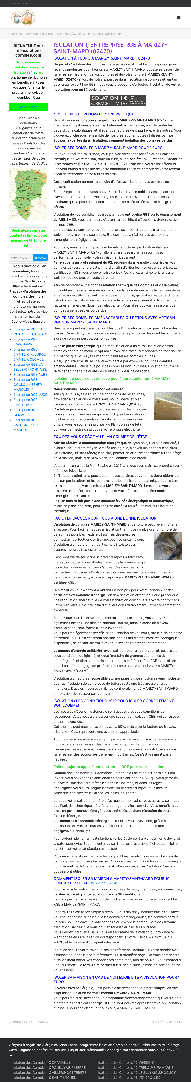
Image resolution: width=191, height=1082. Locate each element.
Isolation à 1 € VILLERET (165, 1021)
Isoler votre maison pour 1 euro (43, 33)
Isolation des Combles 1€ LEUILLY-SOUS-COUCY (137, 1073)
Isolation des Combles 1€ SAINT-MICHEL (44, 1078)
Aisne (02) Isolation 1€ (78, 33)
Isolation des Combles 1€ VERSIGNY (126, 1062)
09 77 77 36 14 (19, 3)
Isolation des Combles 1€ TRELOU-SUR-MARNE (136, 1068)
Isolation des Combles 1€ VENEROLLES (129, 1078)
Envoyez (40, 257)
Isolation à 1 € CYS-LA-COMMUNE (32, 1021)
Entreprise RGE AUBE (30, 374)
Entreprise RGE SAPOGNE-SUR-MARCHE (26, 425)
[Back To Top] (181, 1073)
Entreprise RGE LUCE (30, 395)
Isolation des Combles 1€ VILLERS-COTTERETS (49, 1073)
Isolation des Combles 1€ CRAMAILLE (41, 1062)
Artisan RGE (16, 33)
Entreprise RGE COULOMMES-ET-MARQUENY (28, 385)
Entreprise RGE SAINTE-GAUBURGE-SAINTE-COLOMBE (30, 354)
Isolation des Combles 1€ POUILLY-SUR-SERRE (49, 1068)
